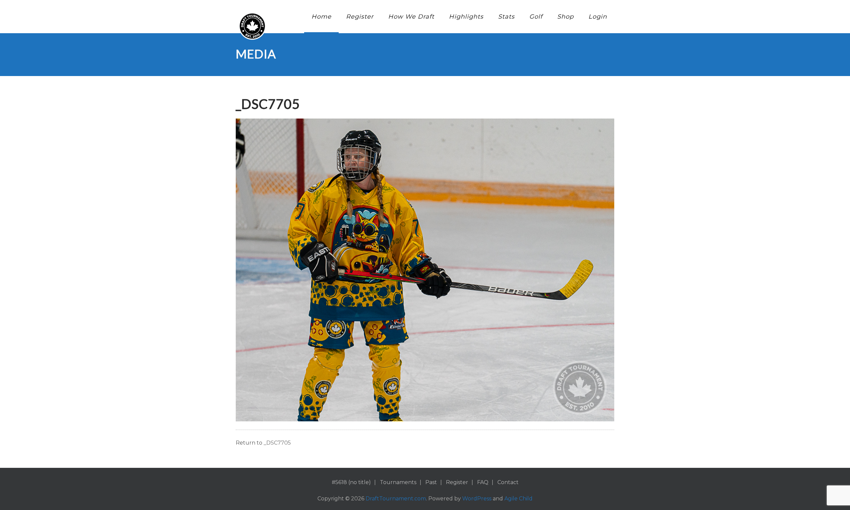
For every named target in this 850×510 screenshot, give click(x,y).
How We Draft (411, 16)
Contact (508, 482)
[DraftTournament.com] (252, 26)
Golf (536, 16)
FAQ (482, 482)
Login (597, 16)
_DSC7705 (277, 443)
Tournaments (398, 482)
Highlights (466, 16)
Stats (506, 16)
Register (360, 16)
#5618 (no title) (351, 482)
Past (431, 482)
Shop (565, 16)
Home (321, 16)
